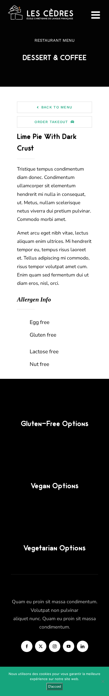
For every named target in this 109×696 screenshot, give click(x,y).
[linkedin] (82, 646)
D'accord (54, 686)
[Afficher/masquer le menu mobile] (96, 15)
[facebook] (26, 646)
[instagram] (54, 646)
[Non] (102, 681)
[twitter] (40, 646)
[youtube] (68, 646)
